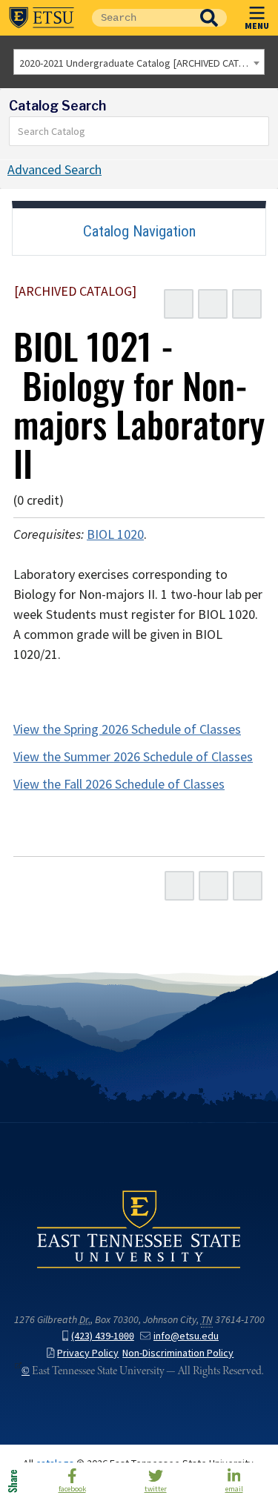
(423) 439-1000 (102, 1336)
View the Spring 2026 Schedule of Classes (127, 729)
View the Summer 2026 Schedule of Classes (133, 757)
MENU (257, 25)
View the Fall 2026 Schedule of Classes (119, 784)
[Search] (258, 131)
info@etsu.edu (186, 1336)
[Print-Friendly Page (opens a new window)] (213, 304)
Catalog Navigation (139, 231)
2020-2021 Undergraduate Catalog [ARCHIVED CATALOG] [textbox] (141, 63)
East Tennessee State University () (41, 18)
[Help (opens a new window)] (247, 304)
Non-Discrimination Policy (178, 1353)
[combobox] (139, 62)
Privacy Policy (88, 1353)
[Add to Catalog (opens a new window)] (178, 304)
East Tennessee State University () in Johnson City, (139, 1228)
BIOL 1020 (115, 534)
